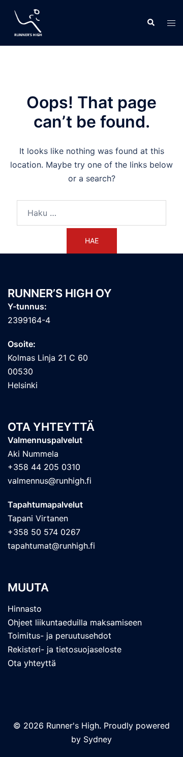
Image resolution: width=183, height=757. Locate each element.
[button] (150, 23)
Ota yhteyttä (32, 663)
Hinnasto (25, 609)
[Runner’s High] (29, 22)
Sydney (97, 739)
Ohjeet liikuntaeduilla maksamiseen (75, 622)
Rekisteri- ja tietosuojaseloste (64, 649)
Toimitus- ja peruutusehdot (59, 635)
